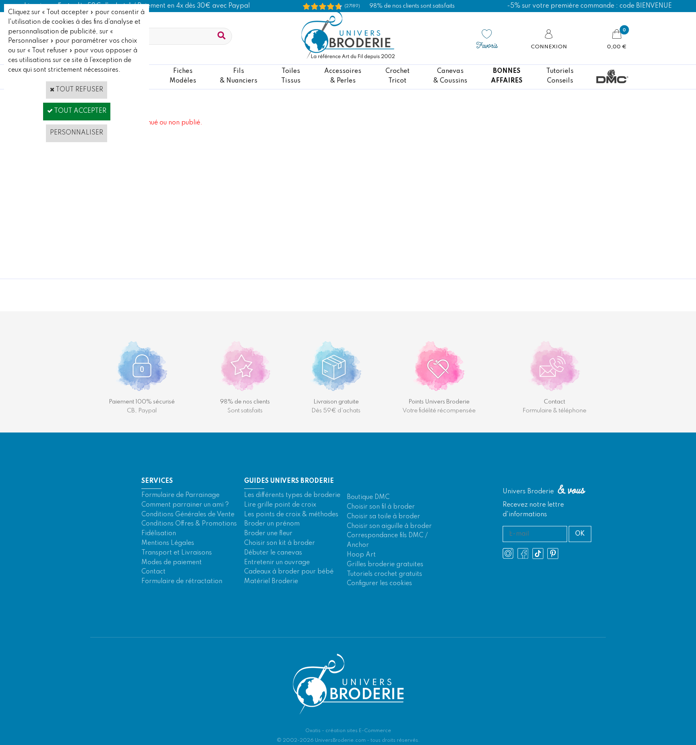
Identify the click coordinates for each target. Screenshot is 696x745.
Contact (153, 572)
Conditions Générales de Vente (187, 514)
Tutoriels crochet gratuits (384, 574)
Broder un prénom (272, 524)
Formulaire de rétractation (181, 581)
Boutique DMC (368, 497)
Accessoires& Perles (342, 76)
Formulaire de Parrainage (180, 495)
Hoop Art (361, 555)
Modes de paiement (171, 562)
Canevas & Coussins (450, 76)
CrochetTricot (397, 76)
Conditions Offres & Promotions (189, 524)
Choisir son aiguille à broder (389, 526)
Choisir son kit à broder (279, 543)
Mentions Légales (167, 543)
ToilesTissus (290, 76)
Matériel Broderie (271, 581)
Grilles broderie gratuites (385, 564)
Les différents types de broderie (292, 495)
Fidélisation (158, 533)
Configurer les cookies (379, 583)
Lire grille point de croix (280, 505)
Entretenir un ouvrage (277, 562)
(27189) (352, 6)
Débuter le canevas (273, 553)
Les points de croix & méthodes (291, 514)
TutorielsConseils (560, 76)
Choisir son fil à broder (381, 507)
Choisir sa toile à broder (383, 516)
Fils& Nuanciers (238, 76)
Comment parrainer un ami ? (185, 505)
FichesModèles (183, 76)
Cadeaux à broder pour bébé (289, 572)
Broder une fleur (268, 533)
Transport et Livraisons (176, 553)
